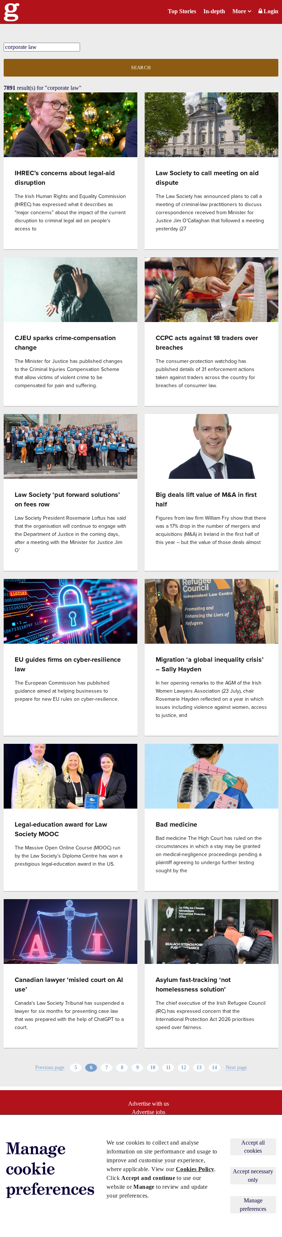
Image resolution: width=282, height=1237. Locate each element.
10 (152, 1067)
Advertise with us (148, 1103)
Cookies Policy (195, 1169)
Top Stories (182, 11)
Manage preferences (253, 1204)
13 (199, 1067)
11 (168, 1067)
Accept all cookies (253, 1146)
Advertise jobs (148, 1112)
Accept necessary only (253, 1175)
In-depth (214, 11)
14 (214, 1067)
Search (141, 67)
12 (183, 1067)
